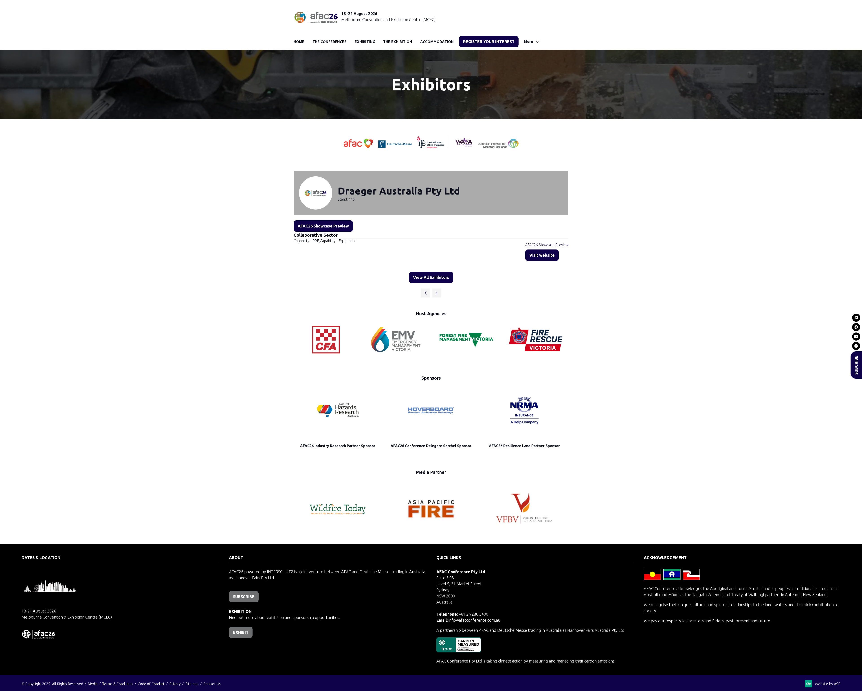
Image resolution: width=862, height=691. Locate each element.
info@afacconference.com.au (474, 620)
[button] (489, 41)
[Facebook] (856, 327)
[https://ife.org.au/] (415, 146)
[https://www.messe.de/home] (395, 146)
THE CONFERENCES (329, 42)
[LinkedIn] (856, 318)
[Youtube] (856, 336)
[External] (856, 346)
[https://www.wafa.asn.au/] (464, 146)
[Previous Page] (425, 293)
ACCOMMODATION (437, 42)
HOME (299, 42)
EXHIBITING (365, 42)
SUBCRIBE (856, 365)
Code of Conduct (151, 684)
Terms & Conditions (117, 684)
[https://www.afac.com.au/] (358, 146)
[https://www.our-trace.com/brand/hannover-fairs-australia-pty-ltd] (458, 651)
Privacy (175, 684)
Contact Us (212, 684)
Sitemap (192, 684)
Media (92, 684)
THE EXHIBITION (397, 42)
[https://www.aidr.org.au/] (498, 146)
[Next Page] (436, 293)
